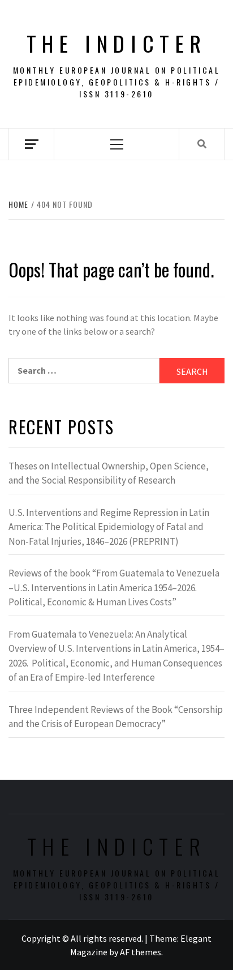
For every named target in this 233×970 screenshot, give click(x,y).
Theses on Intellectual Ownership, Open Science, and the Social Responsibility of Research (108, 473)
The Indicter (117, 43)
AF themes (140, 952)
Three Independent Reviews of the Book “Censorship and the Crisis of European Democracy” (115, 716)
